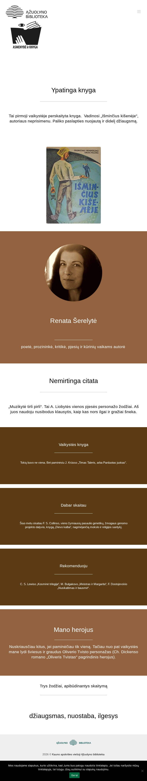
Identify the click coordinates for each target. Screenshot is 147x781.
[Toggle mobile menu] (139, 12)
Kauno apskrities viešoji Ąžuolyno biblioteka (78, 754)
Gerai (74, 775)
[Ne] (142, 771)
